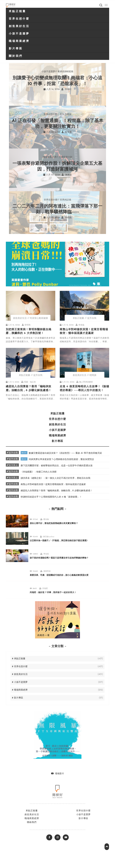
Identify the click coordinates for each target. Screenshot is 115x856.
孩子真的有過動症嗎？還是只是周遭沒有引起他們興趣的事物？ (59, 558)
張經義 (68, 218)
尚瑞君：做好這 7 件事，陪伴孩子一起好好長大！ (53, 592)
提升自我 (91, 318)
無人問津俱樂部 (86, 382)
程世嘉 (68, 132)
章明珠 (28, 325)
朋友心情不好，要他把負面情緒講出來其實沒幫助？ (54, 523)
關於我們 (16, 56)
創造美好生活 (19, 26)
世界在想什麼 (19, 19)
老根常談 (47, 571)
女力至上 (13, 465)
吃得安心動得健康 (39, 318)
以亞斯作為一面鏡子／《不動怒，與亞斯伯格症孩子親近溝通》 (59, 541)
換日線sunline (48, 537)
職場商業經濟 (19, 41)
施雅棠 (68, 175)
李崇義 (81, 325)
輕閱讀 (93, 375)
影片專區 (16, 48)
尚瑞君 (68, 89)
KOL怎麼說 (65, 114)
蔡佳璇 (46, 519)
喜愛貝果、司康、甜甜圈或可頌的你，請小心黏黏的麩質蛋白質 (59, 575)
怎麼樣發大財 (65, 157)
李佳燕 (46, 554)
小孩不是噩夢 (19, 33)
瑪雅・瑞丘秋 (30, 382)
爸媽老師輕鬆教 (65, 72)
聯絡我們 (32, 822)
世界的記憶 (65, 200)
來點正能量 (17, 11)
